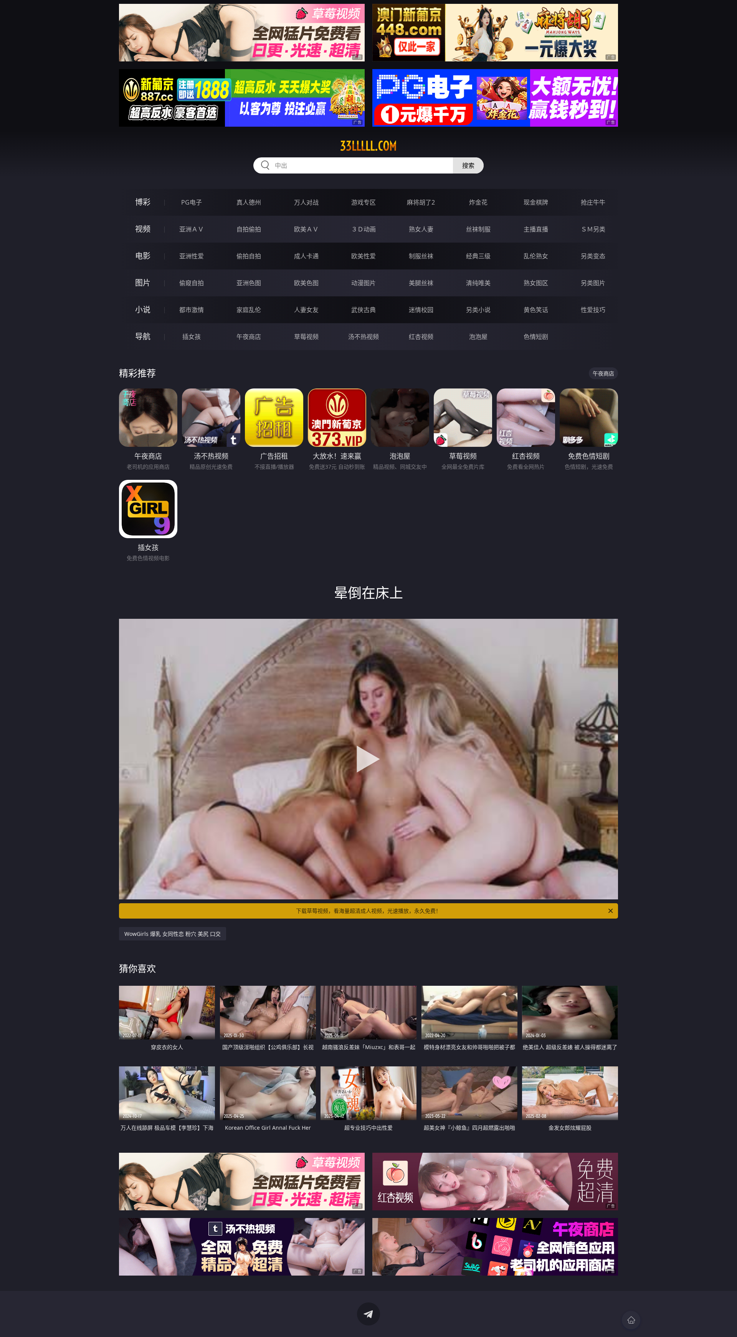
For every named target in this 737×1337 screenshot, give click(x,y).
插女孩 (191, 336)
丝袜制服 (478, 229)
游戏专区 (363, 202)
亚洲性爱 (191, 256)
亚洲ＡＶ (191, 229)
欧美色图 (306, 283)
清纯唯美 (478, 283)
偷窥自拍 (191, 283)
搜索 (468, 165)
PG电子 (191, 202)
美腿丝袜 (421, 283)
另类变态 (593, 256)
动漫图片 (363, 283)
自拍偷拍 (248, 229)
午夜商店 (248, 336)
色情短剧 (536, 336)
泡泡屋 (478, 336)
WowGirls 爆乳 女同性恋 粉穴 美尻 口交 (172, 933)
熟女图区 (536, 283)
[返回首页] (631, 1320)
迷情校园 (421, 310)
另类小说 (478, 310)
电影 (142, 256)
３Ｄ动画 (363, 229)
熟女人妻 (421, 229)
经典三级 (478, 256)
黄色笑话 (536, 310)
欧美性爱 (363, 256)
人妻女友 (306, 310)
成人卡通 (306, 256)
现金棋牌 (536, 202)
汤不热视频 (363, 336)
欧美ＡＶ (306, 229)
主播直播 (536, 229)
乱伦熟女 (536, 256)
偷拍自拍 (248, 256)
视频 (142, 229)
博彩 (142, 202)
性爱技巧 (593, 310)
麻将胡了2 (421, 202)
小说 (142, 309)
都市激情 (191, 310)
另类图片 (593, 283)
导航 (142, 336)
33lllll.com (368, 146)
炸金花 (478, 202)
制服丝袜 (421, 256)
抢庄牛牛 (593, 202)
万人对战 (306, 202)
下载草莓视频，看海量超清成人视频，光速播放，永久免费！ (368, 910)
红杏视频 (421, 336)
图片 (142, 283)
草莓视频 (306, 336)
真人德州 (248, 202)
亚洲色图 (248, 283)
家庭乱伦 (248, 310)
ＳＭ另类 (593, 229)
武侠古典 (363, 310)
